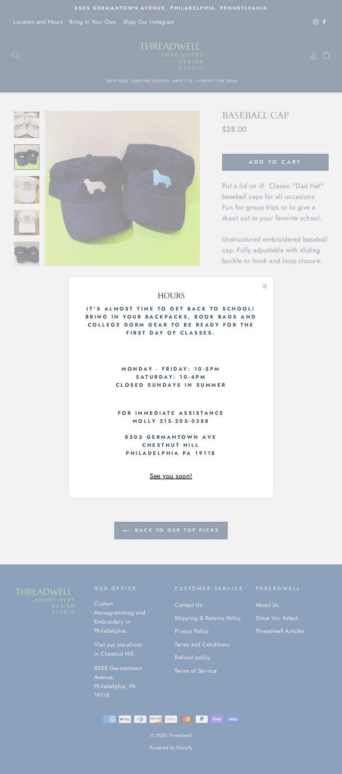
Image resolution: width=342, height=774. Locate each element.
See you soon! (171, 476)
